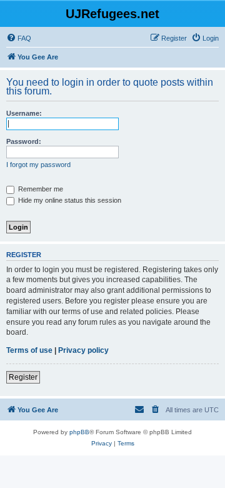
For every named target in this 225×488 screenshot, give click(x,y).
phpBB (79, 432)
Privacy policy (83, 350)
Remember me (39, 189)
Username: (24, 113)
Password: (23, 141)
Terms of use (29, 350)
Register (23, 377)
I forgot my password (38, 164)
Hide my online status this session (68, 200)
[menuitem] (18, 38)
